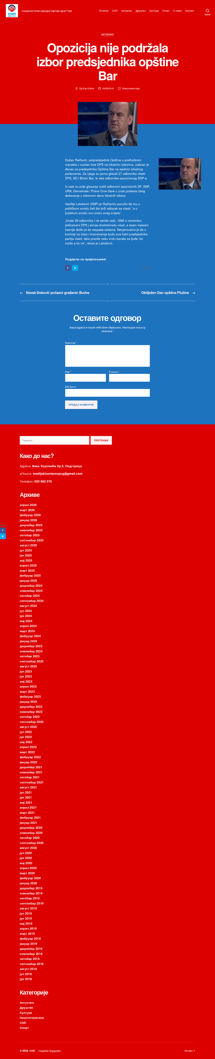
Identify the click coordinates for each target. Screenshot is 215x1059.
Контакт (189, 10)
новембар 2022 (31, 711)
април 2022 (28, 747)
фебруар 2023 (30, 696)
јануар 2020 (28, 883)
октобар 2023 (30, 656)
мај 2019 (26, 923)
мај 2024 (26, 621)
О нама (177, 10)
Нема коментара (131, 88)
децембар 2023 (31, 646)
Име (68, 372)
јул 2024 (26, 611)
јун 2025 (26, 555)
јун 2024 (26, 615)
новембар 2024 (31, 590)
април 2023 (28, 686)
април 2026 (28, 505)
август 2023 (28, 666)
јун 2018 (26, 979)
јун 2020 (26, 858)
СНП (115, 10)
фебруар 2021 (30, 817)
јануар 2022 (28, 762)
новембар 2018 (31, 953)
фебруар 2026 (30, 515)
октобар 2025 (30, 535)
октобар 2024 (30, 595)
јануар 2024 (28, 641)
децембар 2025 (31, 525)
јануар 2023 (28, 701)
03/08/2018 (107, 88)
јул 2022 (26, 732)
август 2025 (28, 545)
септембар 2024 (32, 600)
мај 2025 (26, 560)
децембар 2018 (31, 948)
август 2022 (28, 726)
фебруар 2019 (30, 938)
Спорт (166, 10)
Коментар (71, 343)
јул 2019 (26, 913)
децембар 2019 (31, 888)
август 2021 (28, 787)
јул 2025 (26, 550)
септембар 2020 (32, 842)
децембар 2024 (31, 585)
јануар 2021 (28, 822)
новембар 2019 (31, 893)
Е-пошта (114, 372)
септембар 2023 (32, 661)
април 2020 (28, 868)
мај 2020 (26, 863)
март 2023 (27, 691)
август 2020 (28, 847)
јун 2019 (26, 918)
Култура (154, 10)
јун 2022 (26, 737)
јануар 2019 (28, 943)
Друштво (141, 10)
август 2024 (28, 605)
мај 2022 (26, 742)
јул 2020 (26, 853)
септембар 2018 (32, 964)
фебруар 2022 (30, 757)
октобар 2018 (30, 958)
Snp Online (88, 88)
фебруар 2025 (30, 575)
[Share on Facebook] (68, 268)
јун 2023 (26, 676)
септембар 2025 (32, 540)
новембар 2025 (31, 530)
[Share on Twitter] (75, 268)
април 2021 (28, 807)
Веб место (70, 386)
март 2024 (27, 631)
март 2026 (27, 510)
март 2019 (27, 933)
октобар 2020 (30, 837)
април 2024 (28, 626)
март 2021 (27, 812)
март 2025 (27, 570)
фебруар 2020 (30, 878)
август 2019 (28, 908)
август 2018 (28, 968)
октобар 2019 (30, 898)
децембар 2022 (31, 706)
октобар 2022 (30, 716)
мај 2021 (26, 802)
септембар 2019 (32, 903)
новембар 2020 (31, 832)
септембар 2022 (32, 721)
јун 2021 (26, 797)
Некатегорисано (32, 1017)
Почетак (104, 10)
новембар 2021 (31, 772)
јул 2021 (26, 792)
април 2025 (28, 565)
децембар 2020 (31, 827)
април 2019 (28, 928)
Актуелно (126, 10)
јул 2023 (26, 671)
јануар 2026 (28, 520)
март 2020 (27, 873)
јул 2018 (26, 974)
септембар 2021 (32, 782)
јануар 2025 (28, 580)
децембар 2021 (31, 767)
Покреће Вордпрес (49, 1051)
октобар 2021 (30, 777)
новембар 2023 (31, 651)
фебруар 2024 (30, 636)
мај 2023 (26, 681)
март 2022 (27, 752)
